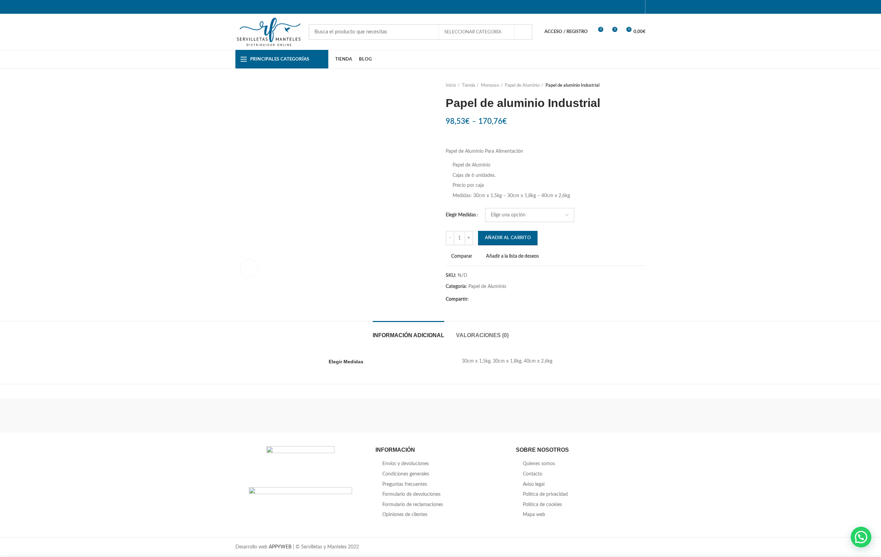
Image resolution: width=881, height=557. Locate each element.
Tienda (468, 85)
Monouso (490, 85)
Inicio (451, 85)
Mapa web (534, 514)
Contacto (532, 474)
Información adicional (408, 335)
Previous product (628, 85)
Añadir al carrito (508, 238)
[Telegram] (637, 6)
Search (523, 32)
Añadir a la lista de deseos (512, 256)
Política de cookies (542, 504)
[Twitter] (611, 6)
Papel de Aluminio (522, 85)
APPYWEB (280, 547)
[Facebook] (602, 6)
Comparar (461, 256)
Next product (642, 85)
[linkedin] (628, 6)
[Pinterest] (620, 6)
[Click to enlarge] (249, 268)
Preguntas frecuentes (404, 484)
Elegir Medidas (461, 215)
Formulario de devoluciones (411, 494)
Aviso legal (533, 484)
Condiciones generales (405, 474)
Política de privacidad (545, 494)
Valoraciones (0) (482, 335)
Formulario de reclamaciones (412, 504)
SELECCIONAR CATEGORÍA (473, 32)
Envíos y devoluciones (405, 463)
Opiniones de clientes (404, 514)
